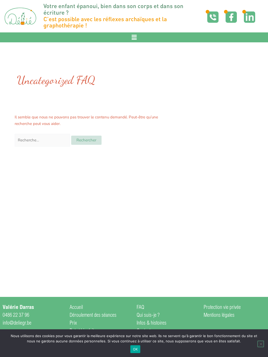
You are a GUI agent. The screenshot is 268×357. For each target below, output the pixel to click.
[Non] (260, 344)
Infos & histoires (151, 323)
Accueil (76, 307)
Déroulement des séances (93, 315)
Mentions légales (219, 315)
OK (135, 349)
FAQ (140, 307)
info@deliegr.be (17, 323)
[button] (134, 37)
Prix (73, 323)
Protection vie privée (222, 307)
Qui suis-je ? (148, 315)
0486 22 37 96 (16, 315)
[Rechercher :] (43, 140)
